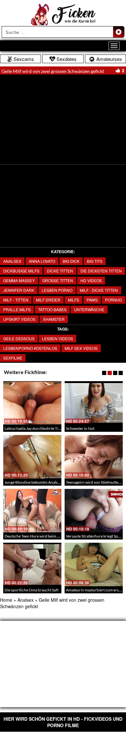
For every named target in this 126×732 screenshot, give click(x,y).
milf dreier (48, 299)
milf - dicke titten (99, 290)
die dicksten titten (101, 270)
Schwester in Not (80, 428)
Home (6, 600)
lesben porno (57, 290)
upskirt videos (19, 319)
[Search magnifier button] (118, 31)
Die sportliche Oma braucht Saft (31, 590)
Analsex (12, 261)
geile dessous (19, 338)
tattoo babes (52, 309)
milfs (73, 299)
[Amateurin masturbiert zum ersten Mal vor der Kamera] (94, 564)
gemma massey (19, 280)
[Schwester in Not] (94, 403)
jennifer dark (18, 290)
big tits (94, 261)
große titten (57, 280)
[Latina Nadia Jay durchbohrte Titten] (32, 403)
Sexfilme (12, 358)
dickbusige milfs (21, 270)
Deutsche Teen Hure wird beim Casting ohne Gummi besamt (55, 536)
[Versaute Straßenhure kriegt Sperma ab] (94, 510)
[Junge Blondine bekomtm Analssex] (32, 457)
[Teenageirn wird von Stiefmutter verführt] (94, 457)
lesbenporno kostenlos (30, 348)
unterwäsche (89, 309)
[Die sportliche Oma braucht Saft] (32, 564)
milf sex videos (81, 348)
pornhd (113, 299)
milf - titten (15, 299)
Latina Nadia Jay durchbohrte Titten (35, 428)
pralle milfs (17, 309)
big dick (71, 261)
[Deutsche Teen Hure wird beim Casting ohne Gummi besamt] (32, 510)
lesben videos (57, 338)
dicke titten (60, 270)
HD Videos (91, 280)
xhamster (54, 319)
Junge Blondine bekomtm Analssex (34, 482)
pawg (92, 299)
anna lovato (42, 261)
